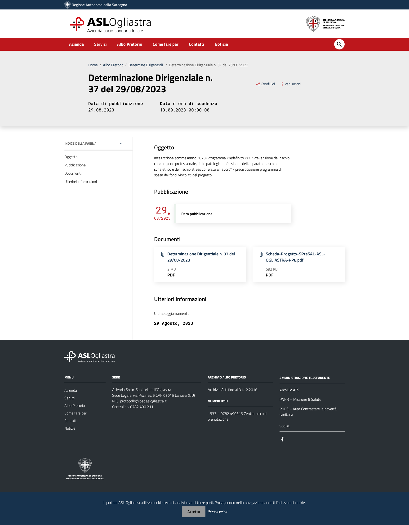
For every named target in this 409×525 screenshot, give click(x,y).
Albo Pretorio (129, 44)
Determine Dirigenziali (146, 65)
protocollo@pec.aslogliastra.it (143, 401)
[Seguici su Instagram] (291, 439)
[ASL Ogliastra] (67, 5)
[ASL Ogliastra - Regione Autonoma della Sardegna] (89, 356)
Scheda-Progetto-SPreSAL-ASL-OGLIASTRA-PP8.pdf (295, 257)
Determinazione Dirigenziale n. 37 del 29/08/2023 (201, 257)
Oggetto (70, 157)
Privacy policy (217, 511)
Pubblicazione (75, 165)
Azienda (76, 44)
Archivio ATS (289, 390)
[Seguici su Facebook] (282, 439)
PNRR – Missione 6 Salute (300, 399)
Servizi (100, 44)
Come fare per (165, 44)
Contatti (196, 44)
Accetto (193, 511)
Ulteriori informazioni (80, 181)
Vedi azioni (293, 84)
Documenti (72, 173)
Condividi (268, 84)
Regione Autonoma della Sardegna (99, 5)
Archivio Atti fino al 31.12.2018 (232, 389)
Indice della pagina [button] (80, 143)
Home (93, 65)
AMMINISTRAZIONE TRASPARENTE (305, 377)
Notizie (221, 44)
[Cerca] (339, 44)
